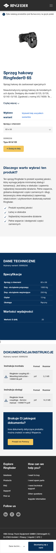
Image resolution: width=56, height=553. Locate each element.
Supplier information (37, 499)
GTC (39, 537)
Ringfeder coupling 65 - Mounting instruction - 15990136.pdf (20, 376)
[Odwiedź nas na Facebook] (12, 515)
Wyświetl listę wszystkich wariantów (32, 115)
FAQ (5, 486)
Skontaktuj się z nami (41, 546)
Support (7, 491)
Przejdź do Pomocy (20, 442)
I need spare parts (36, 481)
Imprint (31, 537)
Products (7, 481)
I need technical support (35, 487)
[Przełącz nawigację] (51, 5)
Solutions (7, 475)
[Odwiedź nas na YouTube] (18, 515)
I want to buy (34, 475)
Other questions (35, 494)
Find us (6, 496)
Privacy (23, 537)
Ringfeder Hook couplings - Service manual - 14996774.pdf (20, 400)
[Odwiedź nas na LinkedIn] (5, 515)
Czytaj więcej (10, 103)
